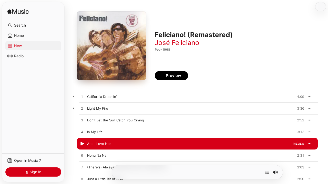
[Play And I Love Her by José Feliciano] (82, 144)
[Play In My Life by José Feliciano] (82, 132)
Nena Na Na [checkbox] (96, 155)
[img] (18, 12)
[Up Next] (267, 172)
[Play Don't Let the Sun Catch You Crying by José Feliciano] (82, 120)
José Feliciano (177, 43)
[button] (33, 25)
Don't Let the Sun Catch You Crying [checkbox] (115, 120)
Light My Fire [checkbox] (97, 108)
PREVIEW (298, 96)
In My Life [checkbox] (95, 132)
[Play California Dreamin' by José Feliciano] (82, 97)
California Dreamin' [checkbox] (102, 97)
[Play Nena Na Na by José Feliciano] (82, 155)
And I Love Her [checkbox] (99, 144)
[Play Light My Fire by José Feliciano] (82, 108)
